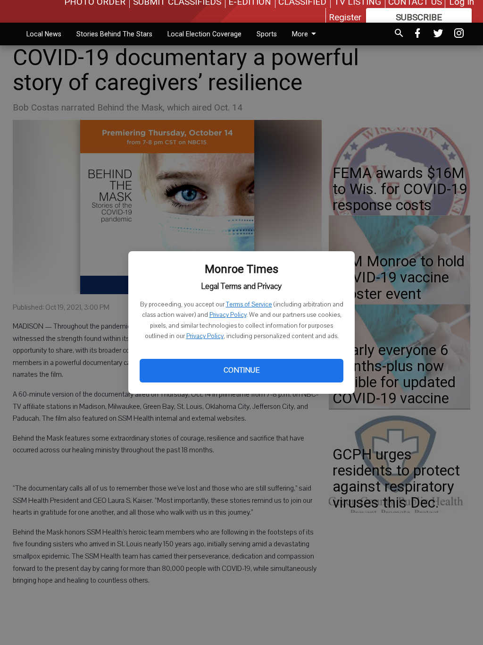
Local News (43, 34)
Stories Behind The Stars (114, 34)
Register (345, 17)
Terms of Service (249, 304)
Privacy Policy (227, 315)
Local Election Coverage (204, 34)
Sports (267, 34)
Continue (241, 370)
